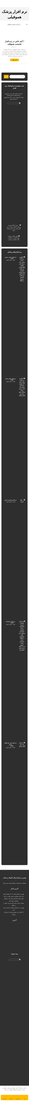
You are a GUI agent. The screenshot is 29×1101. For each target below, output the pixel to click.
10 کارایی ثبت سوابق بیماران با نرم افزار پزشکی (13, 913)
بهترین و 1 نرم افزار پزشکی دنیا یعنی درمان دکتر (13, 909)
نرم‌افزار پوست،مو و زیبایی (9, 883)
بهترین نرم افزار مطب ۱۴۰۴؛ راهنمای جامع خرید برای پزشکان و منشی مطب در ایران (13, 895)
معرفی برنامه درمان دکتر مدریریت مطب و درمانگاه (13, 904)
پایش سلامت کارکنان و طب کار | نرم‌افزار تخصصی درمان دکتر (14, 899)
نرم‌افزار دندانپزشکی (21, 883)
